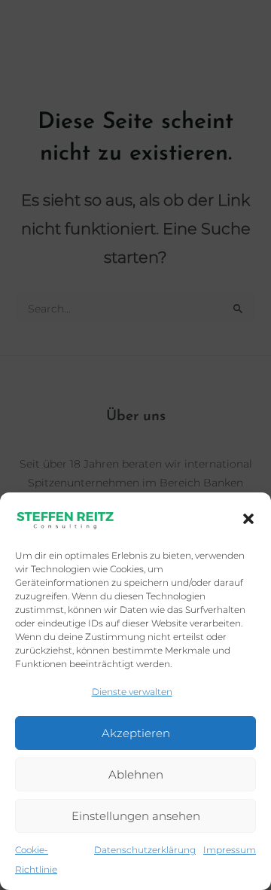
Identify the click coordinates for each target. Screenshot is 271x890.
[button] (248, 518)
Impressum (229, 849)
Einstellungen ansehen (136, 816)
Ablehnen (135, 774)
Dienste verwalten (132, 691)
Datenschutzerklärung (145, 849)
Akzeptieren (136, 733)
